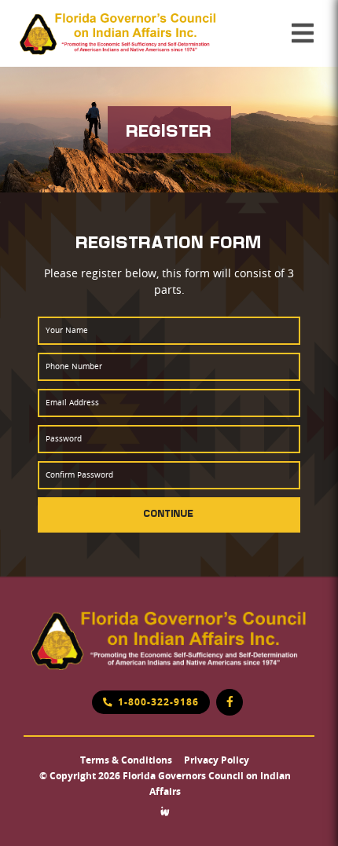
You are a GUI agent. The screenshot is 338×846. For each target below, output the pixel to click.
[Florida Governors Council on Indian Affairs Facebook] (229, 702)
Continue (169, 513)
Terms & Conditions (126, 760)
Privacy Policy (216, 760)
